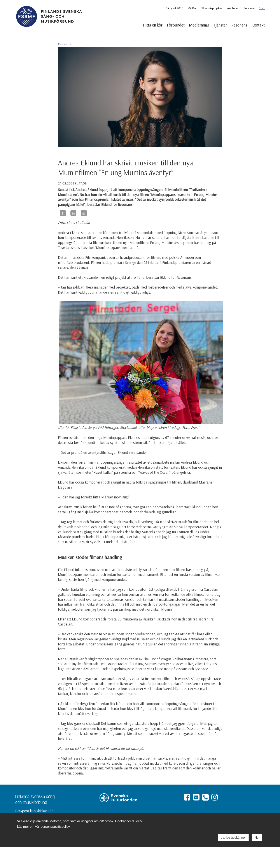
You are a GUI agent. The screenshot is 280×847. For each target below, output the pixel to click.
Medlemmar (199, 25)
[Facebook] (63, 213)
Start (262, 8)
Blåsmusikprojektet (211, 8)
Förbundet (176, 25)
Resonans (239, 25)
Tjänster (220, 25)
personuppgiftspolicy (55, 826)
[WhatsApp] (84, 213)
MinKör (192, 8)
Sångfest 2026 (174, 8)
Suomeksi (249, 8)
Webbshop (233, 8)
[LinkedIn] (73, 213)
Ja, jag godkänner (233, 837)
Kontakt (258, 25)
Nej (257, 837)
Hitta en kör (153, 25)
